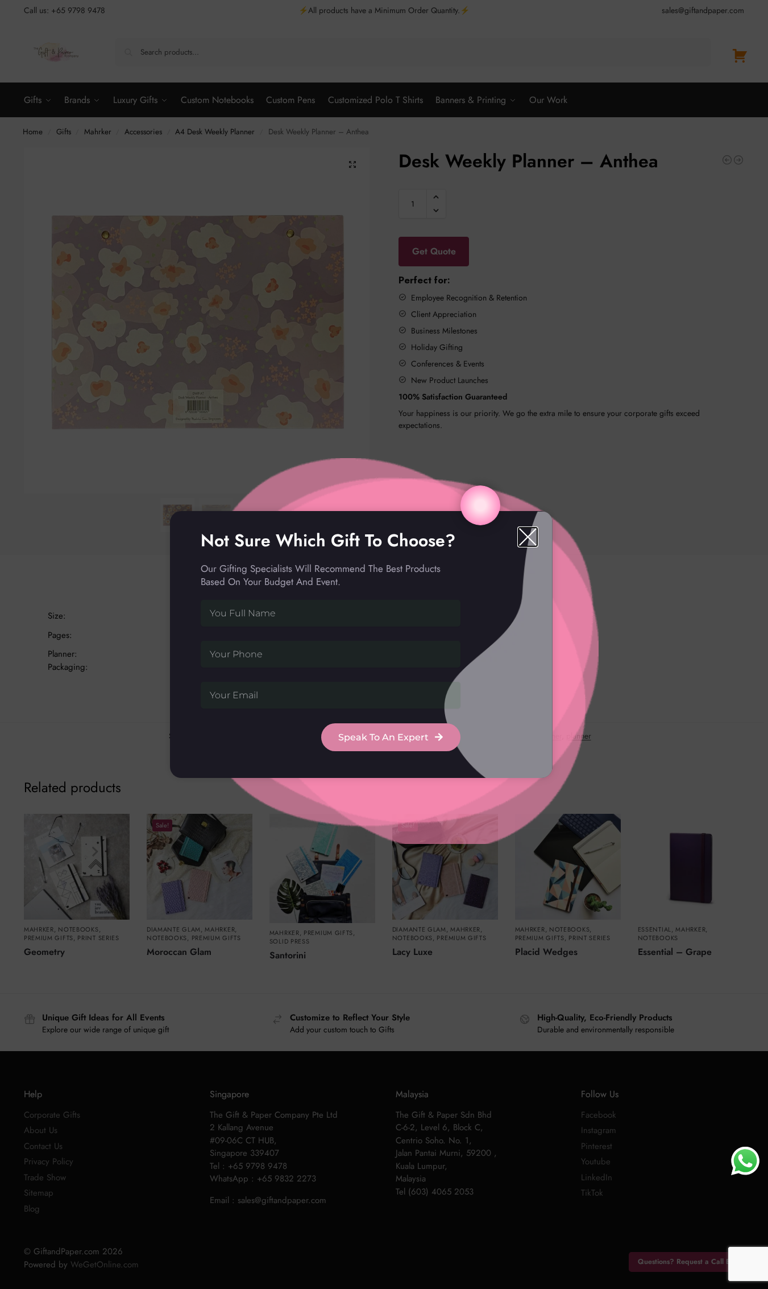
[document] (384, 644)
